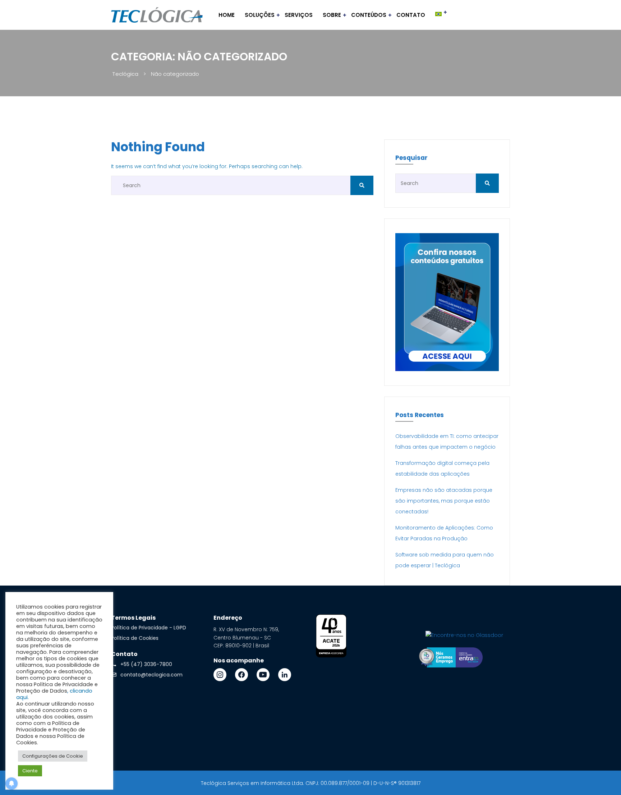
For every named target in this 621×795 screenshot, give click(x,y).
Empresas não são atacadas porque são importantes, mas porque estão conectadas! (443, 500)
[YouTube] (263, 674)
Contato (410, 15)
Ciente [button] (30, 770)
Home (226, 15)
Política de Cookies (134, 638)
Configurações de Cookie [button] (52, 756)
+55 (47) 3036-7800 (146, 664)
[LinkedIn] (284, 674)
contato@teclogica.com (151, 674)
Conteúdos (368, 15)
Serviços (299, 15)
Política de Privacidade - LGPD (148, 627)
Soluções (260, 15)
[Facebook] (241, 674)
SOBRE (332, 15)
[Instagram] (219, 674)
